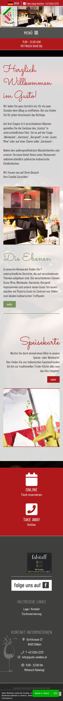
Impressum (17, 688)
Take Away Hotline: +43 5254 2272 (42, 3)
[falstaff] (39, 563)
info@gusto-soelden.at (34, 657)
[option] (31, 16)
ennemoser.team (44, 688)
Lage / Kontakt (31, 609)
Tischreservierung (31, 614)
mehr (9, 304)
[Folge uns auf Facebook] (31, 585)
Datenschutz (26, 688)
